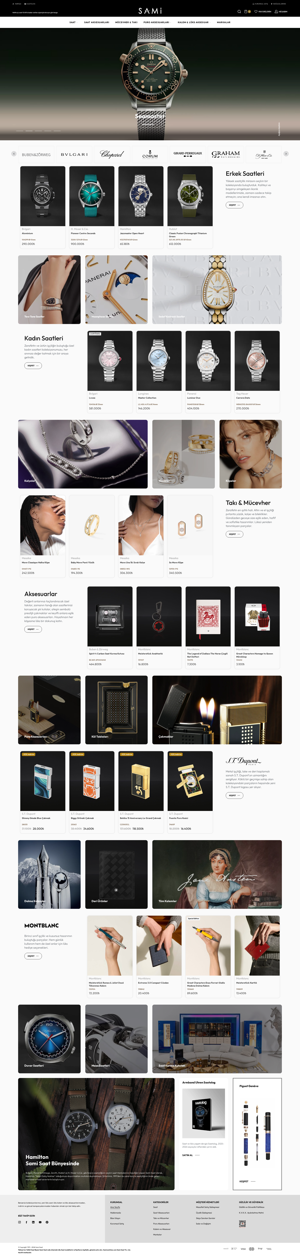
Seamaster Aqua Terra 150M (250, 397)
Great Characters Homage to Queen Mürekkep (254, 655)
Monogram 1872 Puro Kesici (35, 818)
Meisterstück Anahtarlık (150, 653)
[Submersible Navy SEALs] (91, 196)
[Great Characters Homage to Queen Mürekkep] (257, 616)
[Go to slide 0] (19, 131)
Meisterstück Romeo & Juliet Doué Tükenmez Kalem (155, 984)
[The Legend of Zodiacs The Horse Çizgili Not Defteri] (208, 616)
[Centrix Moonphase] (110, 361)
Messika (26, 558)
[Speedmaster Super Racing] (42, 196)
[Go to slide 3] (47, 131)
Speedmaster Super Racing (35, 233)
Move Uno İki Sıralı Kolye (132, 562)
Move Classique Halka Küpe (36, 562)
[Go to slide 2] (38, 131)
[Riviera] (208, 361)
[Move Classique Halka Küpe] (42, 525)
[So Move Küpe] (190, 525)
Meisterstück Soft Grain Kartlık (105, 982)
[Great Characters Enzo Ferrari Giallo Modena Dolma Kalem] (257, 946)
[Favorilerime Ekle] (61, 170)
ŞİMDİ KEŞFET (148, 124)
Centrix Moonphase (99, 397)
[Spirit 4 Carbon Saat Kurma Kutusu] (110, 616)
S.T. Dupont (28, 814)
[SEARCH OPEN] (239, 11)
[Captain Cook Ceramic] (140, 196)
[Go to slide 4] (57, 131)
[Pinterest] (47, 1222)
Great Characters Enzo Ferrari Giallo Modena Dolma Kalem (255, 984)
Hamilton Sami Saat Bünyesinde (52, 1160)
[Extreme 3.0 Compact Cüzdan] (208, 946)
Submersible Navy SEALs (83, 233)
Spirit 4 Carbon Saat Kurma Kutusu (106, 653)
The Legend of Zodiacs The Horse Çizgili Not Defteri (207, 655)
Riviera (191, 397)
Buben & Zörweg (98, 649)
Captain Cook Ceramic (131, 233)
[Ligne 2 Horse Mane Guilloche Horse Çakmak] (140, 781)
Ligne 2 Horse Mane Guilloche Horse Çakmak (138, 820)
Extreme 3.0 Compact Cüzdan (202, 982)
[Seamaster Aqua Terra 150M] (257, 361)
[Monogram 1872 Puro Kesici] (42, 781)
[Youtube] (40, 1222)
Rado (123, 229)
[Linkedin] (33, 1222)
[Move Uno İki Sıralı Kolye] (140, 525)
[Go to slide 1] (29, 131)
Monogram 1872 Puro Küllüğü (85, 818)
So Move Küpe (176, 562)
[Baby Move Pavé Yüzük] (91, 525)
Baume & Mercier (197, 393)
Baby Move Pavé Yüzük (82, 562)
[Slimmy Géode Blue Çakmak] (190, 781)
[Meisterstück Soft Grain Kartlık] (109, 946)
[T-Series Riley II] (190, 196)
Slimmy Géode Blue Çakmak (183, 818)
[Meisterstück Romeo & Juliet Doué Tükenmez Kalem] (158, 946)
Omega (26, 229)
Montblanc (144, 649)
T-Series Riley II (177, 233)
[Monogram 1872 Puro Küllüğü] (91, 781)
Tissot (141, 393)
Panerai (75, 229)
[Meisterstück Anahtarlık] (159, 616)
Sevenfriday (176, 229)
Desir (141, 397)
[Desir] (159, 361)
